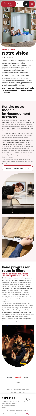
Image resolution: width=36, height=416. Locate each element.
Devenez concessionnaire (21, 389)
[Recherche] (26, 4)
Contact (13, 392)
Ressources (21, 392)
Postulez (9, 389)
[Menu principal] (32, 4)
